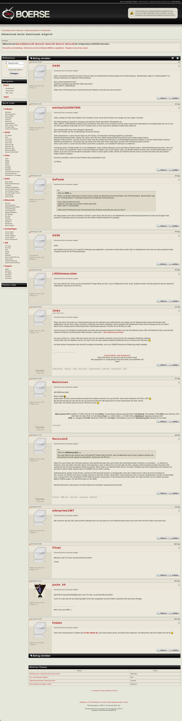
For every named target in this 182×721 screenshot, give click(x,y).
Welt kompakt (9, 225)
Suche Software (10, 235)
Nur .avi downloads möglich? (38, 677)
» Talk (5, 243)
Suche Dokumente (11, 239)
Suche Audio (9, 196)
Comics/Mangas (10, 209)
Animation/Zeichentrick (12, 171)
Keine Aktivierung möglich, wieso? (40, 684)
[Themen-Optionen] (173, 59)
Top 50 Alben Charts (11, 191)
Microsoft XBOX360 (11, 152)
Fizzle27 (55, 497)
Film (6, 249)
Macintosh (8, 121)
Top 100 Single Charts (12, 193)
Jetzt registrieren (123, 356)
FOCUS (7, 218)
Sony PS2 (8, 139)
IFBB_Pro (64, 497)
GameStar (8, 220)
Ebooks (7, 203)
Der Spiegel (9, 214)
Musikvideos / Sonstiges (13, 175)
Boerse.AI (60, 44)
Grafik (7, 251)
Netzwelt (8, 255)
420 (37, 404)
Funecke (8, 248)
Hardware (8, 274)
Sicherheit (8, 278)
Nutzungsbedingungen (115, 702)
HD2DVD (8, 169)
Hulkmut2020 (57, 369)
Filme (7, 158)
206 (37, 129)
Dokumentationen (11, 173)
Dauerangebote (10, 114)
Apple (7, 269)
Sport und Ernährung (12, 257)
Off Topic (8, 246)
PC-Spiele (8, 135)
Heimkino (8, 221)
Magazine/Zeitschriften (12, 207)
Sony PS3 (8, 141)
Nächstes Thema (111, 690)
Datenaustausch (32, 30)
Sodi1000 (106, 369)
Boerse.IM (20, 44)
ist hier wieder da (91, 633)
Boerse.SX (69, 44)
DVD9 (7, 164)
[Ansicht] (177, 59)
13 (37, 604)
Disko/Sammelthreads (12, 183)
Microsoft (8, 271)
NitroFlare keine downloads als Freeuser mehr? (44, 674)
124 (37, 332)
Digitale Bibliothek (11, 212)
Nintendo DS (9, 146)
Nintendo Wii (9, 144)
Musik (7, 253)
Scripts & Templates (11, 129)
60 (37, 460)
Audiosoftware (10, 123)
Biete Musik (9, 182)
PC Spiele (8, 273)
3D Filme (8, 168)
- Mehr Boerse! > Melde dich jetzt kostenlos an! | (159, 1)
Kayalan (68, 369)
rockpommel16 (94, 369)
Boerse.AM (29, 44)
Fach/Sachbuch (10, 210)
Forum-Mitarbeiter (94, 702)
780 (37, 569)
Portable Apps (9, 127)
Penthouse (8, 223)
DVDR (7, 162)
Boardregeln (10, 88)
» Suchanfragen (10, 229)
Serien (7, 160)
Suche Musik (9, 232)
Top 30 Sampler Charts (12, 189)
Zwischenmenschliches (12, 262)
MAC (6, 137)
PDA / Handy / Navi (11, 125)
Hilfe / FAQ (9, 93)
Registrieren (83, 702)
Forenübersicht (8, 30)
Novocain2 (83, 369)
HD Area (8, 166)
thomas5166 (116, 369)
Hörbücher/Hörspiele (11, 187)
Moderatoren (10, 90)
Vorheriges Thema (98, 690)
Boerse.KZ (39, 44)
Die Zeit (7, 216)
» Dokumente (9, 200)
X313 (125, 369)
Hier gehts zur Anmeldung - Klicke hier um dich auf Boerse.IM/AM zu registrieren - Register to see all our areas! (45, 48)
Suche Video (9, 234)
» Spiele (6, 132)
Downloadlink (110, 356)
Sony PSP (8, 143)
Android (7, 119)
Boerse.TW (50, 44)
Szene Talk (8, 259)
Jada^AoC (74, 497)
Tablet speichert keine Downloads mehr (42, 680)
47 (37, 295)
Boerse (20, 30)
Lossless (8, 185)
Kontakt (103, 702)
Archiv (126, 702)
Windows (8, 112)
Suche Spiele (9, 237)
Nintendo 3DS (9, 148)
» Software (7, 109)
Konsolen (8, 276)
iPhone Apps (9, 116)
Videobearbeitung (11, 261)
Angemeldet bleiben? (16, 70)
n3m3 (75, 369)
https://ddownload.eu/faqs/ (113, 332)
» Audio (6, 179)
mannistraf (56, 425)
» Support (7, 266)
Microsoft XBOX (10, 150)
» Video (6, 155)
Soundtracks (9, 195)
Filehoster (46, 30)
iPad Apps (8, 118)
